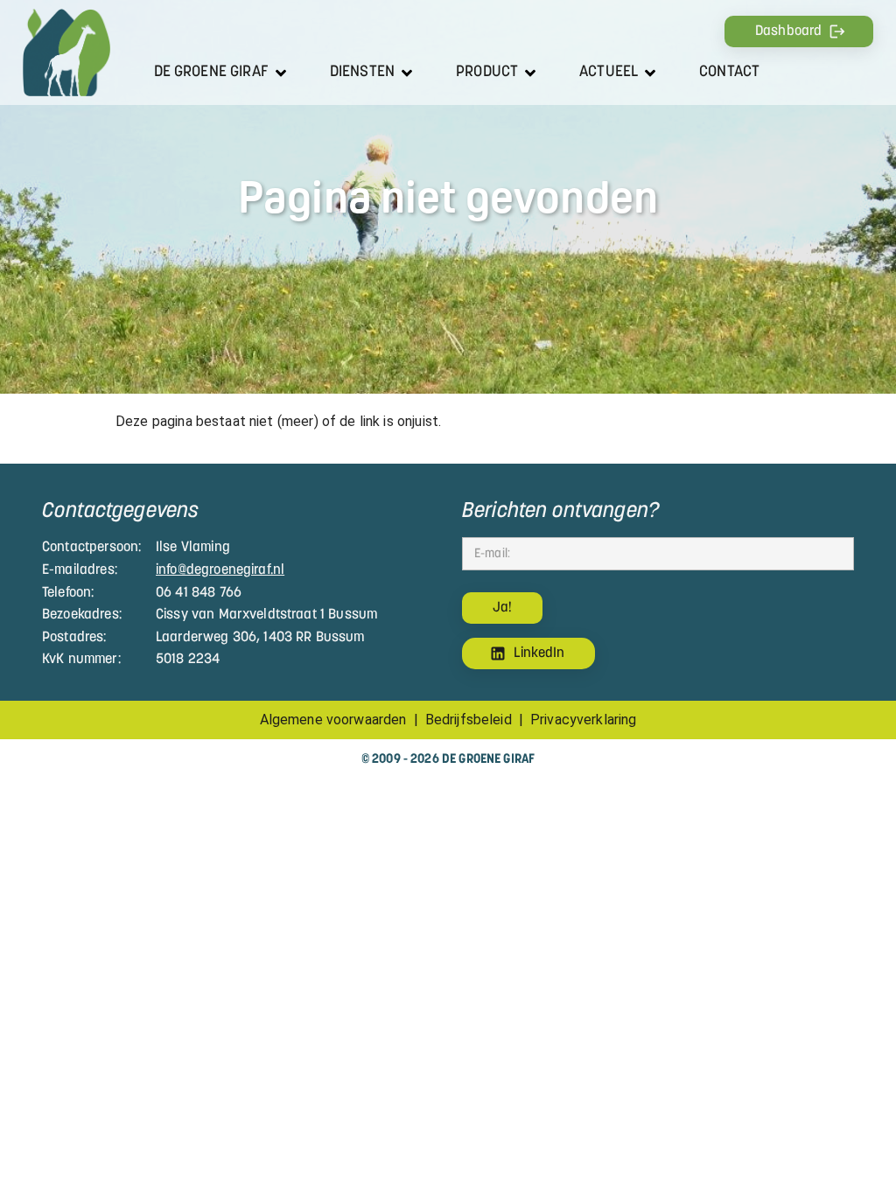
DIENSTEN (362, 72)
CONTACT (729, 72)
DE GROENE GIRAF (211, 72)
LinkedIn (539, 653)
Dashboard (788, 31)
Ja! (502, 608)
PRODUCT (487, 72)
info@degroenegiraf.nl (220, 570)
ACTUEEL (608, 72)
